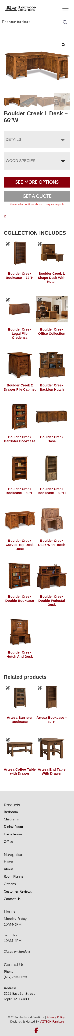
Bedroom (11, 812)
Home (8, 862)
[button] (63, 44)
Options (10, 884)
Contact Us (12, 899)
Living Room (13, 834)
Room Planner (14, 876)
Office (8, 842)
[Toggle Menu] (65, 8)
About (8, 869)
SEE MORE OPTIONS (37, 182)
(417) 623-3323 (15, 977)
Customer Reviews (18, 891)
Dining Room (13, 827)
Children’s (11, 819)
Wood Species (20, 161)
